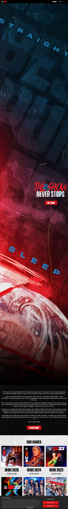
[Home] (4, 2)
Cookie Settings (50, 499)
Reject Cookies (50, 505)
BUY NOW (55, 2)
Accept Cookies (50, 502)
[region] (34, 502)
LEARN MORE (34, 427)
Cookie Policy (30, 507)
